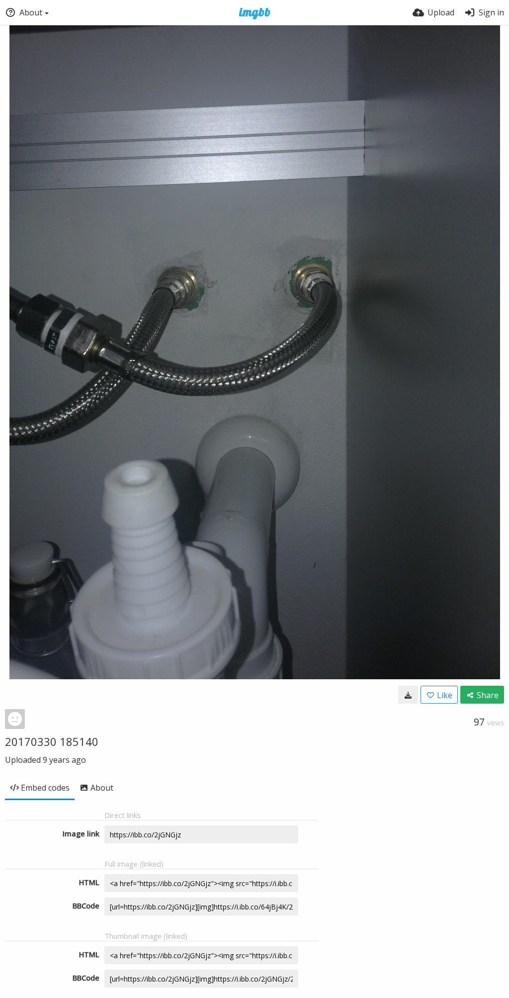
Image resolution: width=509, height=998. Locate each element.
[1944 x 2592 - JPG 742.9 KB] (408, 695)
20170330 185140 (51, 741)
